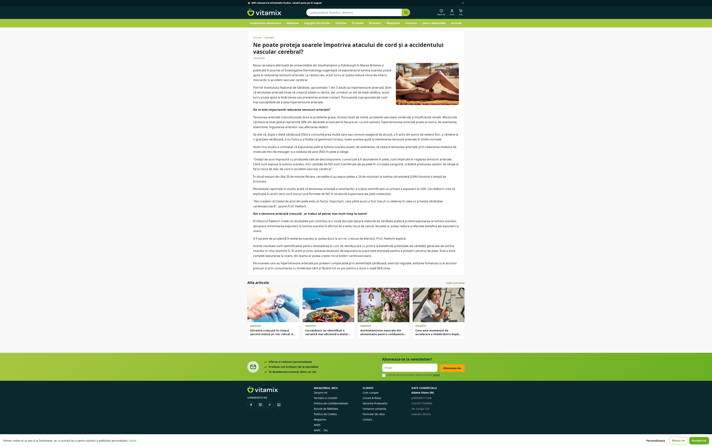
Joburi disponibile (434, 23)
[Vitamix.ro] (264, 12)
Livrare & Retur (372, 398)
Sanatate (269, 37)
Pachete (340, 23)
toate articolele (455, 283)
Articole (456, 23)
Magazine (393, 23)
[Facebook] (251, 404)
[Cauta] (406, 12)
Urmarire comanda (374, 408)
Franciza (411, 23)
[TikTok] (269, 404)
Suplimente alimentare (265, 23)
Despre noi (320, 392)
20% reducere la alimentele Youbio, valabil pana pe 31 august (286, 2)
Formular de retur (374, 414)
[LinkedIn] (279, 404)
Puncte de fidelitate (326, 408)
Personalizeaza (655, 440)
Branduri (375, 23)
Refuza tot (678, 440)
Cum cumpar (371, 392)
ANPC (317, 425)
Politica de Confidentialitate (331, 403)
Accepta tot (699, 440)
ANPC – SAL (321, 430)
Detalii (436, 375)
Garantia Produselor (375, 403)
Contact (367, 419)
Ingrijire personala (317, 23)
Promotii (357, 23)
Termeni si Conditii (325, 398)
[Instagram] (260, 404)
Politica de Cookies (325, 414)
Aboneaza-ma (452, 368)
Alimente (293, 23)
